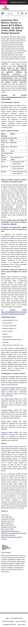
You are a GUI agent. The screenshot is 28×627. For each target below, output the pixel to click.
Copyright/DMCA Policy (9, 624)
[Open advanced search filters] (22, 13)
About (7, 618)
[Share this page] (26, 13)
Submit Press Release (8, 621)
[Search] (18, 13)
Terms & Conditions (20, 621)
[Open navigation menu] (2, 13)
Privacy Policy (21, 624)
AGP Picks (4, 2)
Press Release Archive (16, 618)
